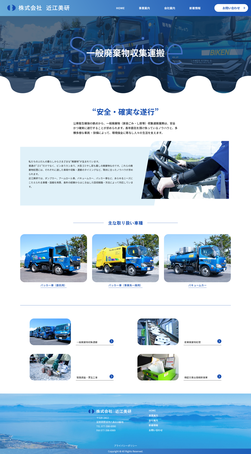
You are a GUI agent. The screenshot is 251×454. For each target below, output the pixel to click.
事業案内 (153, 415)
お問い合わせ (231, 8)
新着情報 (194, 8)
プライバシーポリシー (125, 445)
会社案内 (169, 8)
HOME (120, 8)
